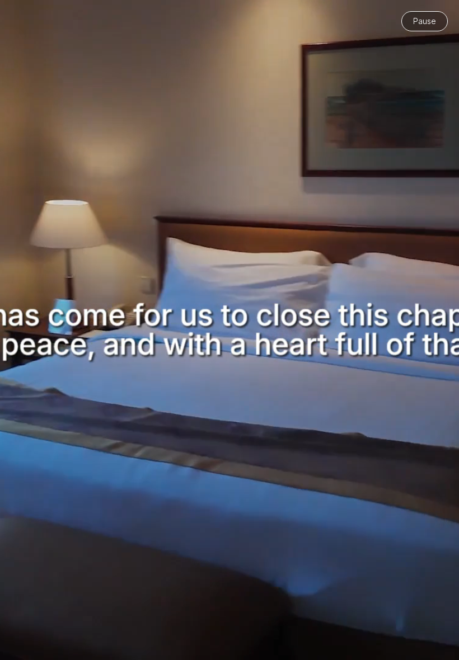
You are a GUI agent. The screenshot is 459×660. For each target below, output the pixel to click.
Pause (424, 21)
